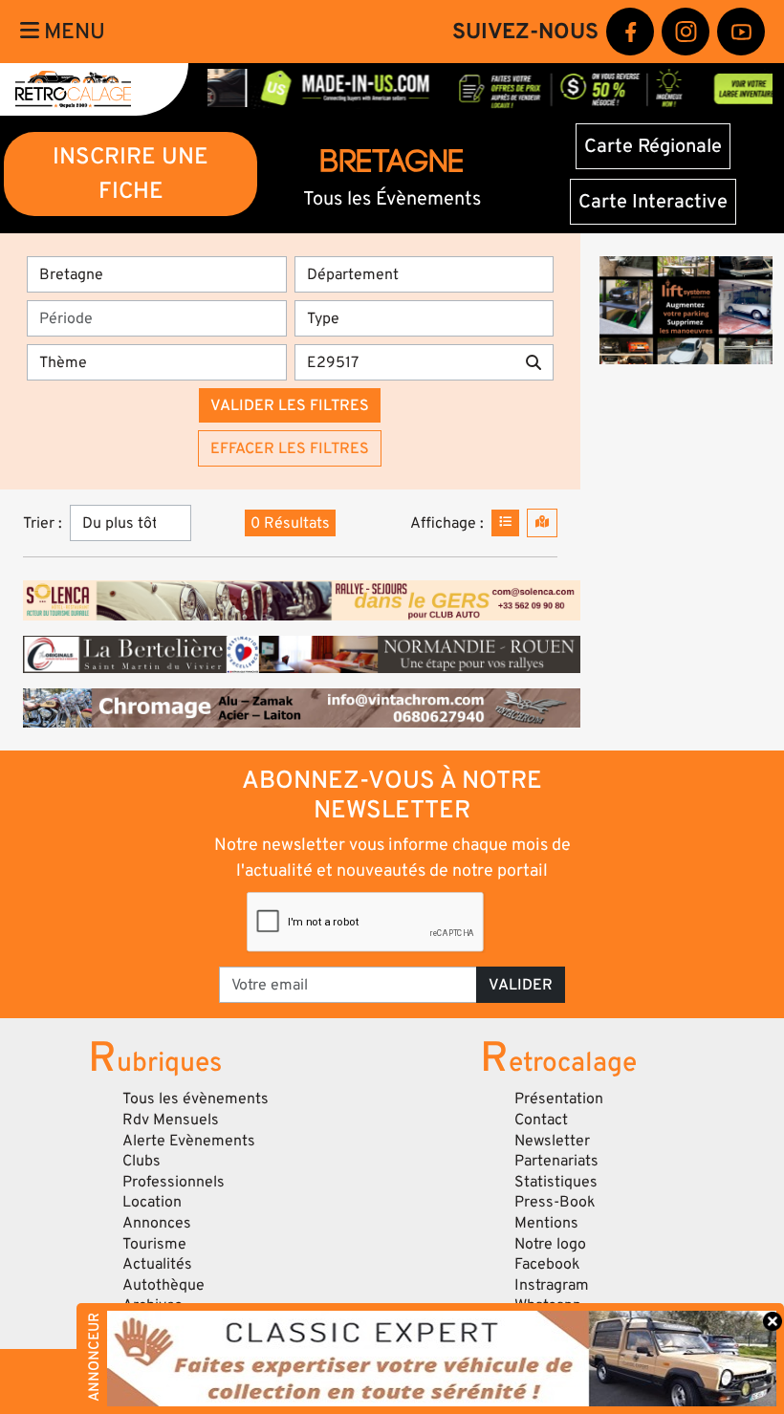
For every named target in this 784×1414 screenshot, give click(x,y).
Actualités (157, 1263)
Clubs (141, 1160)
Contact (541, 1119)
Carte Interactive (653, 201)
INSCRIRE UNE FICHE (130, 174)
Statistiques (556, 1181)
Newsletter (552, 1140)
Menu (72, 31)
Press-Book (555, 1201)
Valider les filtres (289, 405)
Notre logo (550, 1243)
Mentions (546, 1222)
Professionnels (173, 1181)
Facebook (547, 1263)
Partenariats (556, 1160)
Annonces (156, 1222)
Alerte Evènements (188, 1140)
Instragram (551, 1284)
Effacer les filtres (289, 448)
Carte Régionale (653, 146)
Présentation (558, 1098)
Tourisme (154, 1243)
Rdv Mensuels (170, 1119)
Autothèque (163, 1284)
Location (152, 1201)
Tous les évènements (195, 1098)
